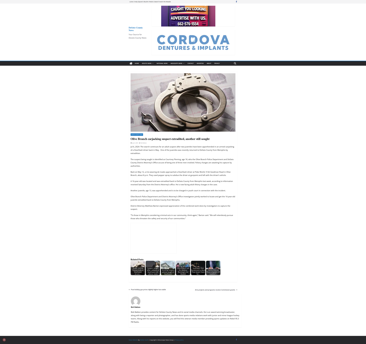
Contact (190, 63)
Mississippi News (176, 63)
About (209, 63)
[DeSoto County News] (131, 63)
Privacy (217, 63)
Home (137, 63)
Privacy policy (179, 340)
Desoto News (146, 63)
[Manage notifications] (4, 339)
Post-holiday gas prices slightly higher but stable (148, 290)
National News (162, 63)
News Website (133, 340)
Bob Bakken (143, 143)
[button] (152, 63)
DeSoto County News (136, 29)
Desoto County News (136, 134)
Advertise (200, 63)
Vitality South (144, 340)
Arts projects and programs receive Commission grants (215, 290)
